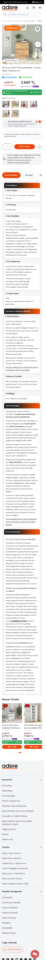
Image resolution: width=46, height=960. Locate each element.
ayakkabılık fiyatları (19, 621)
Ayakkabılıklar (29, 21)
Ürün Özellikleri (11, 175)
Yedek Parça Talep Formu (14, 862)
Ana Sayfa (7, 21)
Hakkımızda (7, 838)
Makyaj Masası (9, 932)
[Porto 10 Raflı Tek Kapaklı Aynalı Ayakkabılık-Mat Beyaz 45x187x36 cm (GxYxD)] (32, 712)
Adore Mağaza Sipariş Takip (15, 883)
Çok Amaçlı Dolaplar (11, 901)
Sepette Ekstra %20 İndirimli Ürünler (15, 2)
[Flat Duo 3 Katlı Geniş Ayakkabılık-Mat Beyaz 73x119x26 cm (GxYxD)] (11, 712)
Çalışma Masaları (10, 912)
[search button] (5, 14)
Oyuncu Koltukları (10, 906)
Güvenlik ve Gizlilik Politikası (14, 815)
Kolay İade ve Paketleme (13, 872)
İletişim (5, 833)
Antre (17, 21)
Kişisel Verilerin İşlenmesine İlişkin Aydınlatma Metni (17, 821)
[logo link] (13, 7)
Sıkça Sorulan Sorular (12, 877)
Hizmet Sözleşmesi (11, 800)
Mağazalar (38, 2)
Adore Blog (7, 790)
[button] (4, 62)
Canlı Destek (15, 468)
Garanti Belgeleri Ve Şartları (15, 867)
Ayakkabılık (7, 927)
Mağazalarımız (9, 828)
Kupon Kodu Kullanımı (11, 857)
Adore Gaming (9, 917)
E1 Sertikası (7, 785)
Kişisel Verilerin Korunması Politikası (17, 810)
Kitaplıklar (6, 922)
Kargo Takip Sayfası (11, 852)
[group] (22, 44)
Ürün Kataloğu (8, 795)
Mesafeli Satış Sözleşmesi (14, 805)
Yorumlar (29, 175)
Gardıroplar (7, 896)
